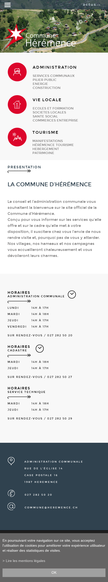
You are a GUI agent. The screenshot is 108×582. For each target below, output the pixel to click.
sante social (45, 116)
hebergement (45, 149)
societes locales (49, 112)
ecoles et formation (53, 108)
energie (40, 84)
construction (47, 88)
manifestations (47, 141)
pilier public (45, 80)
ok (54, 572)
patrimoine (43, 153)
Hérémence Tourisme (53, 145)
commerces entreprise (55, 120)
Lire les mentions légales (25, 561)
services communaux (54, 76)
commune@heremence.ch (51, 507)
